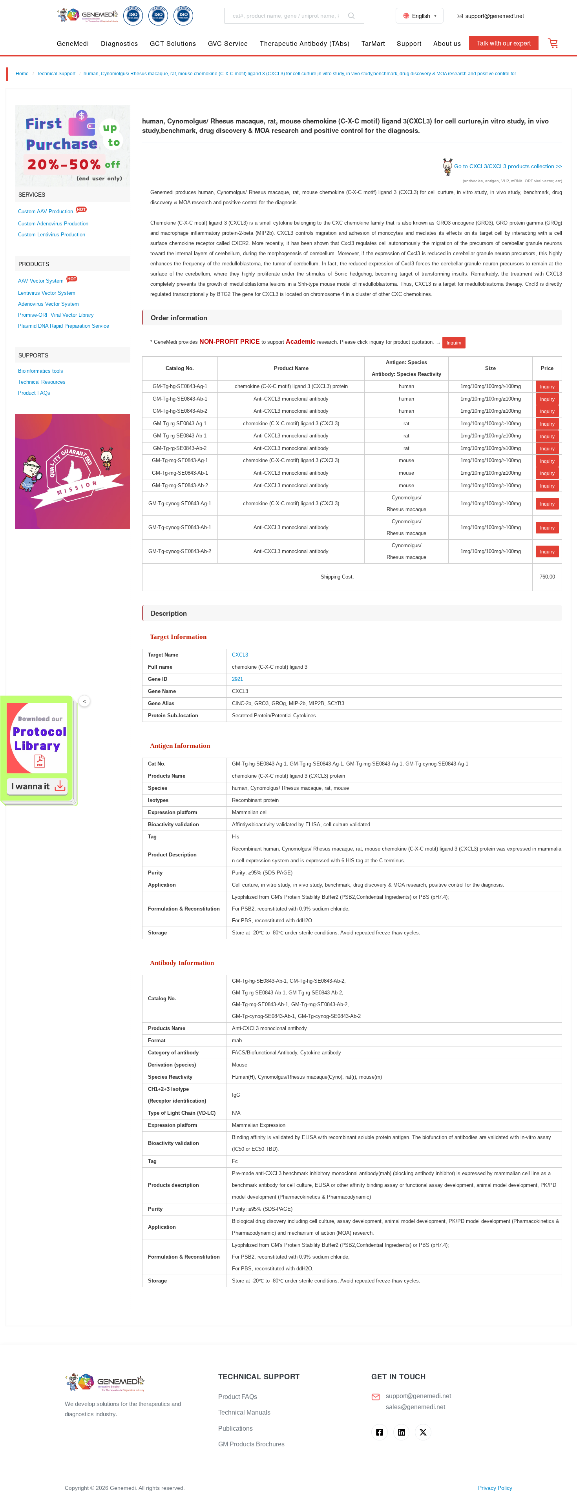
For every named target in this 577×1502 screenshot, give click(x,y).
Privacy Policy (495, 1488)
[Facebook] (379, 1432)
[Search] (351, 15)
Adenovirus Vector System (48, 304)
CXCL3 (240, 655)
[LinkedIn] (401, 1432)
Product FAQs (34, 393)
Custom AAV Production (45, 211)
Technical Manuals (244, 1412)
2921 (237, 679)
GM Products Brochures (251, 1444)
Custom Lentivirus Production (51, 235)
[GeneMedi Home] (135, 1383)
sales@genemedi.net (415, 1407)
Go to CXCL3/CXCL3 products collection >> (508, 166)
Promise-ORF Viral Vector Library (56, 315)
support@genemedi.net (418, 1396)
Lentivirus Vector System (46, 293)
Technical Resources (42, 382)
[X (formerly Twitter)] (423, 1432)
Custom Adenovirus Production (53, 224)
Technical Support (56, 73)
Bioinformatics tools (40, 371)
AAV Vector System (41, 281)
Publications (235, 1428)
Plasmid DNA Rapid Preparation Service (63, 326)
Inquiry (454, 343)
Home (22, 73)
